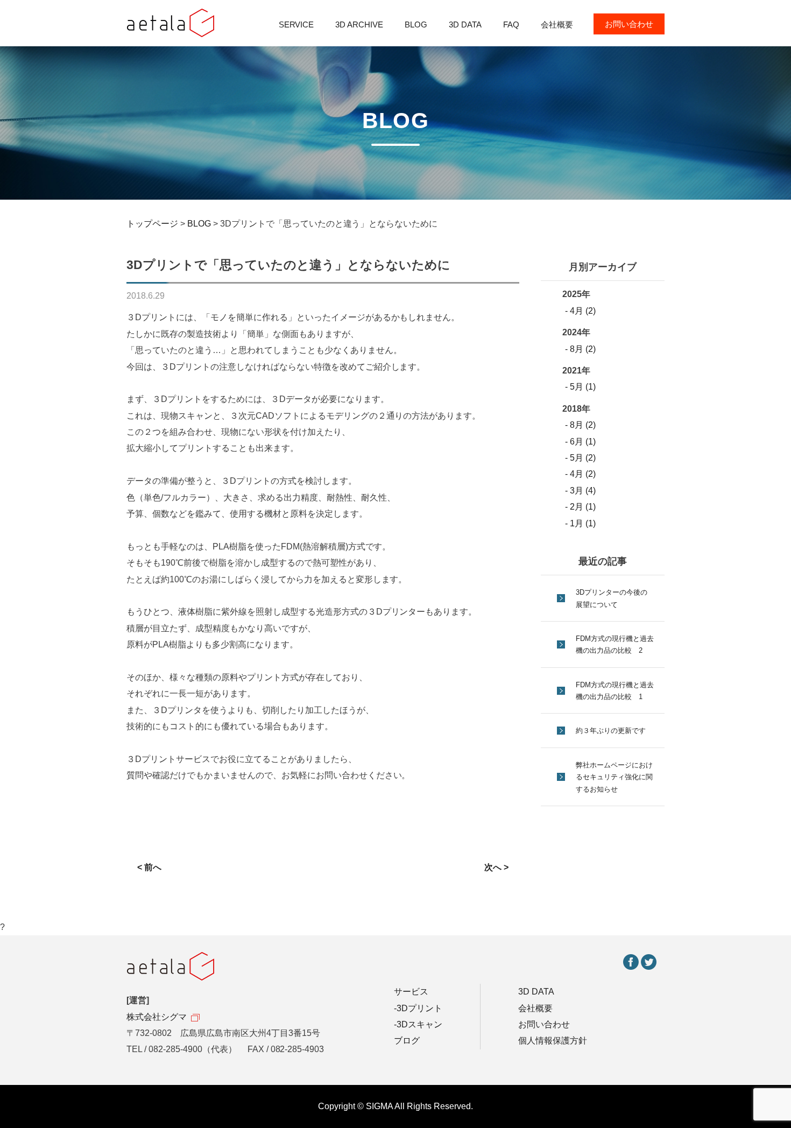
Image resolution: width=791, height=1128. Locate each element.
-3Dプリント (418, 1008)
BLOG (416, 24)
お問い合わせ (629, 24)
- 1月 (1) (580, 523)
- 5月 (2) (580, 457)
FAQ (511, 24)
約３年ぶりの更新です (611, 731)
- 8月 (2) (580, 349)
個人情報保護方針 (552, 1040)
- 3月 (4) (580, 490)
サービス (411, 991)
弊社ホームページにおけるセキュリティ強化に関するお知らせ (614, 777)
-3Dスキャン (418, 1024)
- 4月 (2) (580, 310)
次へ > (496, 867)
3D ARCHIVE (359, 24)
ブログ (407, 1040)
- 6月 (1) (580, 441)
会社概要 (557, 24)
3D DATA (465, 24)
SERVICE (296, 24)
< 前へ (149, 867)
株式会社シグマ (156, 1016)
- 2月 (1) (580, 506)
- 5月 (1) (580, 386)
